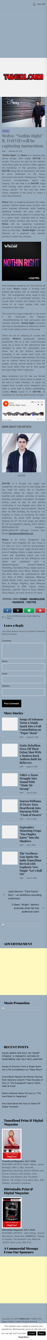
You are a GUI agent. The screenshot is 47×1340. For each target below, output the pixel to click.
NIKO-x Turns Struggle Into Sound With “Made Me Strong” (29, 782)
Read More (23, 1337)
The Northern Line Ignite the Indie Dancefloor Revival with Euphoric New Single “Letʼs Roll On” (31, 863)
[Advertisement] (23, 33)
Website (6, 686)
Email (5, 673)
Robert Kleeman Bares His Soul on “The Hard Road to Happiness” (21, 1095)
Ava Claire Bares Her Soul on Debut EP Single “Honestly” (21, 1105)
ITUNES (23, 599)
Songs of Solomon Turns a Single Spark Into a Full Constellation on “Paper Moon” (31, 726)
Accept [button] (32, 1333)
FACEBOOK (18, 602)
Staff (3, 151)
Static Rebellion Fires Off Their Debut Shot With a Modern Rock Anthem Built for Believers (31, 753)
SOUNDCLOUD (37, 599)
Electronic (22, 616)
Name (5, 661)
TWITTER (31, 602)
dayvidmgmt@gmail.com (21, 533)
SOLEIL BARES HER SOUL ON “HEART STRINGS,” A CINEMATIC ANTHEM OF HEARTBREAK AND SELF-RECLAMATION (22, 1056)
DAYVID (15, 616)
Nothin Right (31, 616)
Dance (9, 616)
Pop (38, 616)
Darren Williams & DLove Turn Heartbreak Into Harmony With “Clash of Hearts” (31, 808)
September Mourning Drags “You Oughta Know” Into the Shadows (30, 834)
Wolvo (9, 618)
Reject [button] (41, 1333)
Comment (7, 641)
